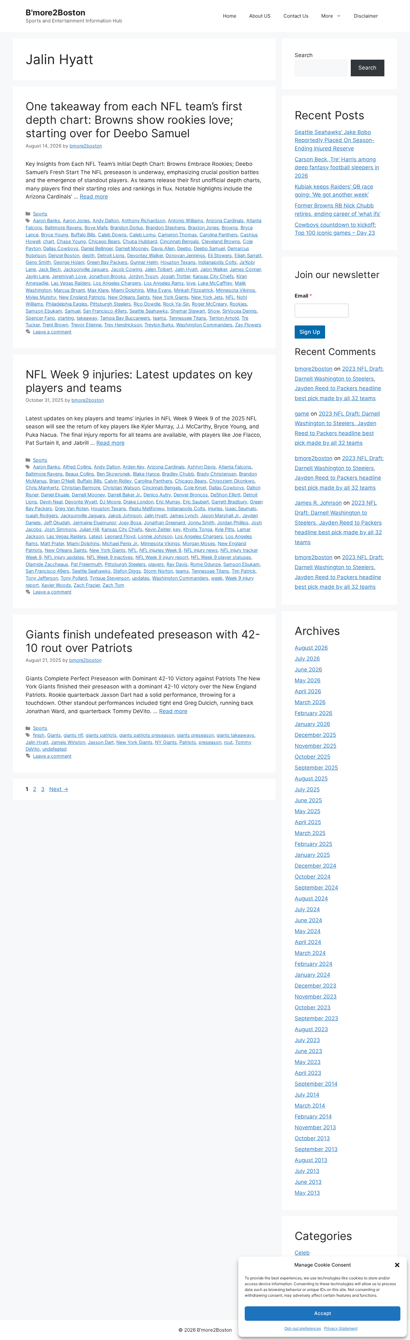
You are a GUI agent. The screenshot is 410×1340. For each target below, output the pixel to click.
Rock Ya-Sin (176, 304)
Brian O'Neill (62, 481)
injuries (215, 508)
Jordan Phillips (233, 522)
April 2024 (308, 942)
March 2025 (310, 833)
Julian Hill (89, 529)
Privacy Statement (340, 1328)
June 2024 (308, 920)
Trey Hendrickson (123, 324)
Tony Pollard (74, 578)
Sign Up (309, 332)
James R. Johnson (318, 503)
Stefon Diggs (127, 571)
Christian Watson (121, 487)
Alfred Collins (77, 466)
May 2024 (308, 931)
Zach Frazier (87, 585)
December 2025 (315, 735)
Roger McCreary (209, 304)
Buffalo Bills (83, 234)
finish (39, 735)
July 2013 (307, 1171)
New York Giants (170, 297)
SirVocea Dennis (239, 311)
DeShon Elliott (225, 494)
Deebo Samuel (209, 248)
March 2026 (310, 702)
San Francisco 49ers (105, 311)
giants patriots (101, 735)
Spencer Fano (40, 318)
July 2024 (307, 909)
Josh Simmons (60, 529)
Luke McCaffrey (215, 283)
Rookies (238, 304)
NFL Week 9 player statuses (221, 557)
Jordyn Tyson (143, 276)
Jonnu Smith (201, 522)
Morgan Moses (199, 543)
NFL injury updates (64, 557)
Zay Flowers (248, 324)
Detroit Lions (111, 255)
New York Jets (207, 297)
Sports (40, 213)
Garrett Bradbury (229, 501)
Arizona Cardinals (225, 220)
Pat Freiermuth (86, 564)
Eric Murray (168, 501)
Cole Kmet (195, 487)
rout (228, 742)
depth (88, 255)
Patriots (187, 742)
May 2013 (307, 1193)
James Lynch (183, 515)
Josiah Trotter (175, 276)
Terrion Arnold (224, 318)
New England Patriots (82, 297)
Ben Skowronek (113, 473)
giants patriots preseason (146, 735)
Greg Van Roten (71, 508)
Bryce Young (54, 234)
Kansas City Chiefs (213, 276)
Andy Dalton (106, 220)
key (177, 529)
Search (304, 55)
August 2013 (311, 1160)
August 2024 (311, 898)
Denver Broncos (191, 494)
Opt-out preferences (302, 1328)
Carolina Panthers (219, 234)
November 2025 (315, 746)
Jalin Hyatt (186, 269)
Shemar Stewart (187, 311)
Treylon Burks (159, 324)
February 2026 (313, 713)
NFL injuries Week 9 (160, 550)
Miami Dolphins (127, 290)
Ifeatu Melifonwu (146, 508)
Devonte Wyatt (81, 501)
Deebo (184, 248)
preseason (210, 742)
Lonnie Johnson (155, 536)
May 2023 (308, 1062)
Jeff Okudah (57, 522)
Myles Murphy (41, 297)
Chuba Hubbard (140, 241)
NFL (230, 297)
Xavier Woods (56, 585)
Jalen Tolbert (158, 269)
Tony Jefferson (42, 578)
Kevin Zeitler (157, 529)
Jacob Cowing (126, 269)
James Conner (245, 269)
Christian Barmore (81, 487)
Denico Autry (157, 494)
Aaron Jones (76, 220)
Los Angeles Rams (164, 283)
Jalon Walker (213, 269)
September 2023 (316, 1018)
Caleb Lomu (142, 234)
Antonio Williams (185, 220)
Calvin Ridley (118, 481)
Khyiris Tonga (197, 529)
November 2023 (316, 996)
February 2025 (313, 844)
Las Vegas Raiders (71, 283)
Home (229, 16)
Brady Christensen (216, 473)
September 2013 (316, 1149)
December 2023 (315, 985)
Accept (322, 1313)
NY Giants (166, 742)
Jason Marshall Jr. (220, 515)
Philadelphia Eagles (66, 304)
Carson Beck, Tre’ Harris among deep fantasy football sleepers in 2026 (337, 167)
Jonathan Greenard (164, 522)
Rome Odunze (205, 564)
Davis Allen (163, 248)
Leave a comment (52, 331)
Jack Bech (49, 269)
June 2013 (308, 1182)
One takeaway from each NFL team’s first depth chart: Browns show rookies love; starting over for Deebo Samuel (134, 119)
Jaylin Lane (37, 276)
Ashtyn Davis (201, 466)
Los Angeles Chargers (117, 283)
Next (58, 789)
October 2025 (312, 757)
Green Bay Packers (107, 262)
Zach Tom (113, 585)
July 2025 (307, 789)
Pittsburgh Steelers (110, 304)
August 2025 (311, 778)
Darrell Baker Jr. (124, 494)
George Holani (68, 262)
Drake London (138, 501)
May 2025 (307, 811)
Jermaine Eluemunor (94, 522)
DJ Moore (110, 501)
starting (66, 318)
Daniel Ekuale (55, 494)
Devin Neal (51, 501)
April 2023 (308, 1073)
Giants (54, 735)
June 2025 (308, 800)
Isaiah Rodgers (42, 515)
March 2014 (310, 1105)
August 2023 (311, 1029)
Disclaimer (366, 16)
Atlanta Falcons (234, 466)
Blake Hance (146, 473)
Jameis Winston (68, 742)
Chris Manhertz (42, 487)
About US (260, 16)
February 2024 (313, 964)
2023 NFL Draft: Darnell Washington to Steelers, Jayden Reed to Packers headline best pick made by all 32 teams (338, 522)
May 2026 (308, 680)
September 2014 (316, 1084)
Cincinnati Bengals (179, 241)
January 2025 (312, 855)
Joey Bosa (130, 522)
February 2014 (313, 1116)
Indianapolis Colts (217, 262)
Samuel (72, 311)
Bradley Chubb (178, 473)
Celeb (302, 1253)
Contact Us (295, 16)
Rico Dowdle (147, 304)
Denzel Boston (63, 255)
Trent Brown (55, 324)
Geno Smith (38, 262)
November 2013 (315, 1127)
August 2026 (311, 648)
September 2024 (316, 887)
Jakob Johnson (125, 515)
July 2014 (307, 1094)
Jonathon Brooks (107, 276)
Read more (94, 196)
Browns (230, 227)
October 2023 (313, 1007)
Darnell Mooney (132, 248)
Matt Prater (52, 543)
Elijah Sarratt (247, 255)
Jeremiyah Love (69, 276)
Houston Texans (178, 262)
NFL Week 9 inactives (110, 557)
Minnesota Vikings (235, 290)
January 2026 (312, 724)
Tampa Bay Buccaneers (125, 318)
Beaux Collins (79, 473)
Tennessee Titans (187, 318)
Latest (95, 536)
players (156, 564)
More (327, 16)
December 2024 (315, 866)
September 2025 (316, 767)
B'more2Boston (56, 12)
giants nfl (73, 735)
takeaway (87, 318)
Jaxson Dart (101, 742)
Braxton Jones (203, 227)
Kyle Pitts (224, 529)
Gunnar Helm (144, 262)
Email (303, 296)
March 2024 (310, 953)
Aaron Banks (46, 220)
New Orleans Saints (129, 297)
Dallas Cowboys (60, 248)
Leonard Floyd (120, 536)
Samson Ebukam (44, 311)
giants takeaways (235, 735)
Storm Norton (158, 571)
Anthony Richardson (143, 220)
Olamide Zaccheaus (47, 564)
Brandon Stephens (165, 227)
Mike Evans (159, 290)
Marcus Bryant (69, 290)
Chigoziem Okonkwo (232, 481)
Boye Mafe (96, 227)
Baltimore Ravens (63, 227)
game (302, 413)
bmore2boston (313, 369)
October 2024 (313, 876)
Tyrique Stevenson (109, 578)
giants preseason (195, 735)
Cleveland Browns (220, 241)
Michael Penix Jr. (120, 543)
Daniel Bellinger (97, 248)
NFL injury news (201, 550)
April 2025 (308, 822)
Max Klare (98, 290)
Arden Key (133, 466)
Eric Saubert (196, 501)
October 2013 (312, 1138)
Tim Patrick (244, 571)
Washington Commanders (204, 324)
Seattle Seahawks (148, 311)
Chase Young (71, 241)
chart (48, 241)
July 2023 (307, 1040)
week (217, 578)
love (190, 283)
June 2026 (308, 669)
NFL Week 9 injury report (161, 557)
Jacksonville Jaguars (85, 269)
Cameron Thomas (177, 234)
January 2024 (312, 975)
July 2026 (307, 658)
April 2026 (308, 691)
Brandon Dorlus (126, 227)
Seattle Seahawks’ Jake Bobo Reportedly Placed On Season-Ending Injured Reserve (334, 140)
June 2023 (308, 1051)
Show (214, 311)
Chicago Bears (104, 241)
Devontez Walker (145, 255)
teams (159, 318)
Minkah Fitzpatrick (193, 290)
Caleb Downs (112, 234)
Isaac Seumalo (241, 508)
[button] (397, 1265)
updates (141, 578)
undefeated (54, 749)
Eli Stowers (220, 255)
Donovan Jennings (185, 255)
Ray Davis (177, 564)
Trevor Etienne (86, 324)
